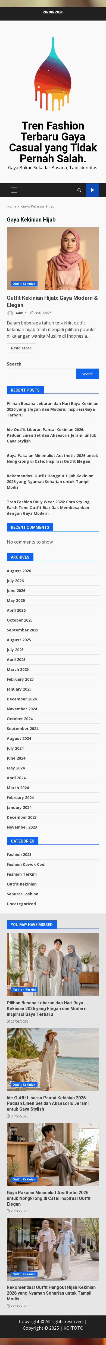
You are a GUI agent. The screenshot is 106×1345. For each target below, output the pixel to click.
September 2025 (22, 630)
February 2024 (20, 797)
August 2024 (19, 738)
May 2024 (16, 768)
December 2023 (22, 817)
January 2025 (19, 689)
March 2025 (18, 669)
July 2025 (15, 649)
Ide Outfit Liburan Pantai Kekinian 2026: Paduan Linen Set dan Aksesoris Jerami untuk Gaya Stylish (51, 435)
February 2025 (20, 679)
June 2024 (16, 758)
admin (21, 313)
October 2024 (20, 718)
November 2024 (22, 708)
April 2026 (16, 610)
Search (14, 364)
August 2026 (19, 570)
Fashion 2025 (19, 854)
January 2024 (19, 807)
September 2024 (22, 728)
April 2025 (16, 659)
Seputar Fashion (22, 893)
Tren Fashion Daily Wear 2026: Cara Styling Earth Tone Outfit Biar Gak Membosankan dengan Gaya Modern (48, 507)
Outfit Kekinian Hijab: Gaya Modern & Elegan (53, 258)
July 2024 (15, 748)
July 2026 (15, 580)
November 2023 (22, 827)
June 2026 (16, 590)
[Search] (79, 190)
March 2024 (18, 787)
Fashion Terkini (22, 874)
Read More (21, 347)
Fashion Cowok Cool (26, 864)
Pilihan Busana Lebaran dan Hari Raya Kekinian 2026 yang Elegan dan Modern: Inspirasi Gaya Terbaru (52, 409)
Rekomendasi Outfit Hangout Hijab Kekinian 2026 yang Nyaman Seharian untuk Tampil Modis (50, 481)
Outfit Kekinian (24, 284)
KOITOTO (73, 1328)
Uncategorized (21, 903)
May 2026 (16, 600)
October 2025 (20, 620)
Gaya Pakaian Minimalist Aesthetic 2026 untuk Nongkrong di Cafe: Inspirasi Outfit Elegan (53, 1154)
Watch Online (92, 190)
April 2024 (16, 777)
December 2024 (22, 699)
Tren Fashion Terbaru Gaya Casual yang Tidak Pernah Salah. (53, 142)
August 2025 (19, 639)
